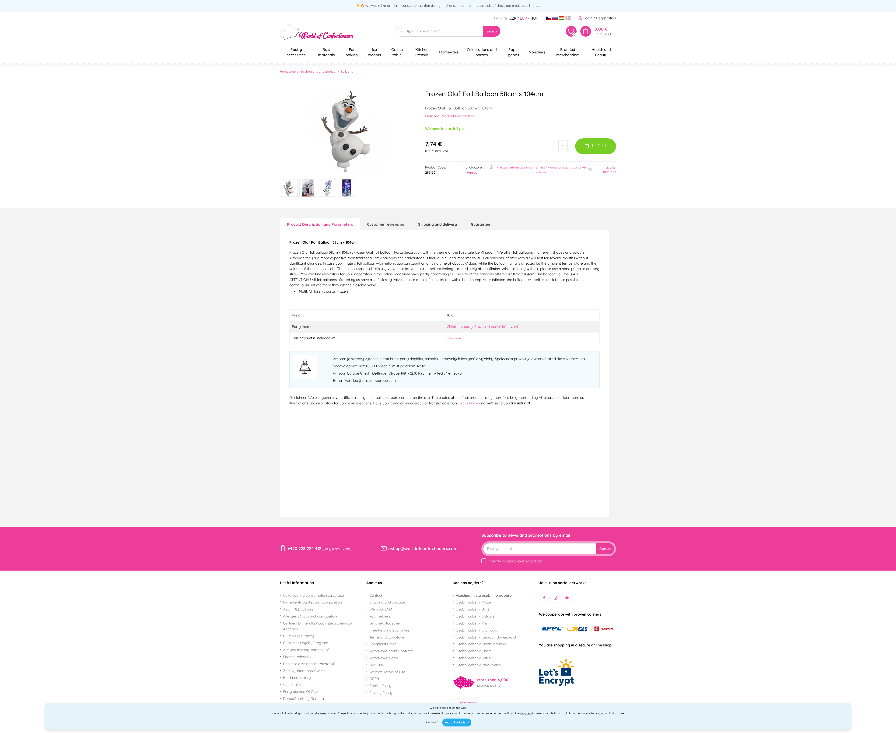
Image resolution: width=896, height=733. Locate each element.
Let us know (468, 403)
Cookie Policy (380, 685)
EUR (523, 18)
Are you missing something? (306, 649)
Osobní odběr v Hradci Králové (481, 644)
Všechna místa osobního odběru (484, 595)
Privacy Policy (380, 692)
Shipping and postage (387, 602)
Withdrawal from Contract (391, 651)
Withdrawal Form (383, 658)
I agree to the (515, 561)
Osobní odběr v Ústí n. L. (475, 658)
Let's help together (384, 623)
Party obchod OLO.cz (300, 691)
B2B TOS (376, 665)
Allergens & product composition (310, 616)
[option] (346, 130)
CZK (513, 18)
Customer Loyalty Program (305, 642)
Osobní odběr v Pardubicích (478, 665)
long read (526, 713)
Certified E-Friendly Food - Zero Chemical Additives (317, 626)
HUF (534, 18)
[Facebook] (544, 598)
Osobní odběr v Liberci (474, 651)
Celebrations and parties (317, 71)
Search (491, 31)
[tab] (320, 224)
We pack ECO (380, 609)
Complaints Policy (384, 644)
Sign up (605, 549)
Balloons (347, 71)
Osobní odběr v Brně (473, 609)
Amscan (473, 172)
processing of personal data (524, 561)
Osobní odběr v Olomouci (476, 630)
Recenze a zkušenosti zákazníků (309, 663)
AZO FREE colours (298, 609)
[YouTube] (567, 598)
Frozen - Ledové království (496, 326)
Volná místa (292, 684)
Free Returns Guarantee (389, 630)
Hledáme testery (297, 677)
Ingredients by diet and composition (312, 602)
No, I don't (432, 722)
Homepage (288, 71)
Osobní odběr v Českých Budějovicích (486, 637)
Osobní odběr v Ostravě (475, 616)
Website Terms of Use (387, 672)
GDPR (374, 678)
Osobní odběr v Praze (473, 602)
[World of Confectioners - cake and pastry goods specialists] (316, 32)
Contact (375, 595)
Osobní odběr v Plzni (472, 623)
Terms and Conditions (387, 637)
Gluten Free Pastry (298, 636)
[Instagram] (555, 598)
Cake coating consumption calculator (313, 595)
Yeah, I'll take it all (456, 722)
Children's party (460, 326)
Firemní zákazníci (297, 656)
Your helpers (379, 616)
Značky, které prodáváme (304, 670)
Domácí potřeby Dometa (303, 698)
